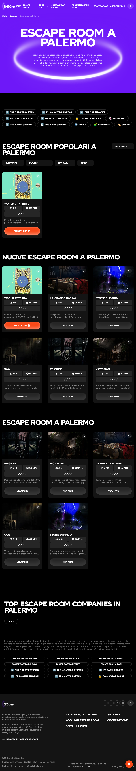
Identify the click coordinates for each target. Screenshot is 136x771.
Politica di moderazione (13, 766)
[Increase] (48, 163)
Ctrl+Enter (85, 766)
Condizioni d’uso (35, 766)
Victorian (103, 369)
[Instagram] (111, 703)
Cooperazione (101, 6)
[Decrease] (41, 163)
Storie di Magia (107, 298)
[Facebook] (105, 703)
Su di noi (41, 6)
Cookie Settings (47, 762)
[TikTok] (117, 703)
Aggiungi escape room (80, 6)
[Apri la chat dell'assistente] (129, 764)
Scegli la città (76, 726)
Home (18, 6)
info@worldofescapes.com (22, 739)
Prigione (56, 369)
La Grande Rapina (63, 298)
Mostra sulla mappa (58, 6)
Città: (117, 6)
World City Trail (16, 203)
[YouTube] (122, 703)
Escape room (26, 6)
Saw (7, 369)
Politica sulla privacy (12, 762)
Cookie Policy (30, 762)
